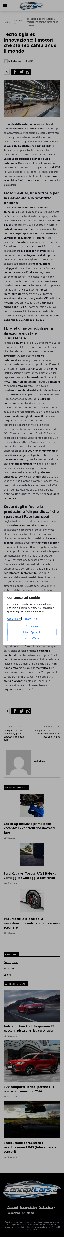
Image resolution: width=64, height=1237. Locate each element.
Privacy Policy (31, 618)
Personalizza (32, 626)
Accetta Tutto (32, 638)
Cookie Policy (14, 618)
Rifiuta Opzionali (32, 632)
